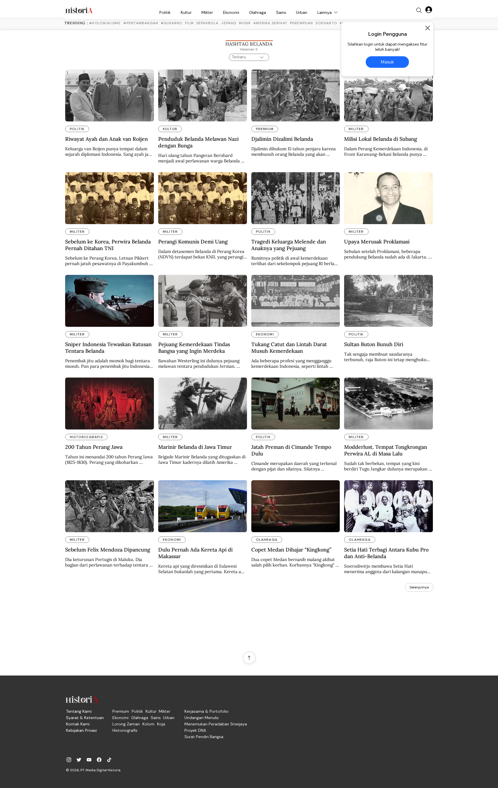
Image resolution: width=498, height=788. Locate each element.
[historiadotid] (69, 759)
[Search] (419, 10)
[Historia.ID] (79, 10)
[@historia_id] (79, 759)
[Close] (427, 28)
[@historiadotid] (89, 759)
